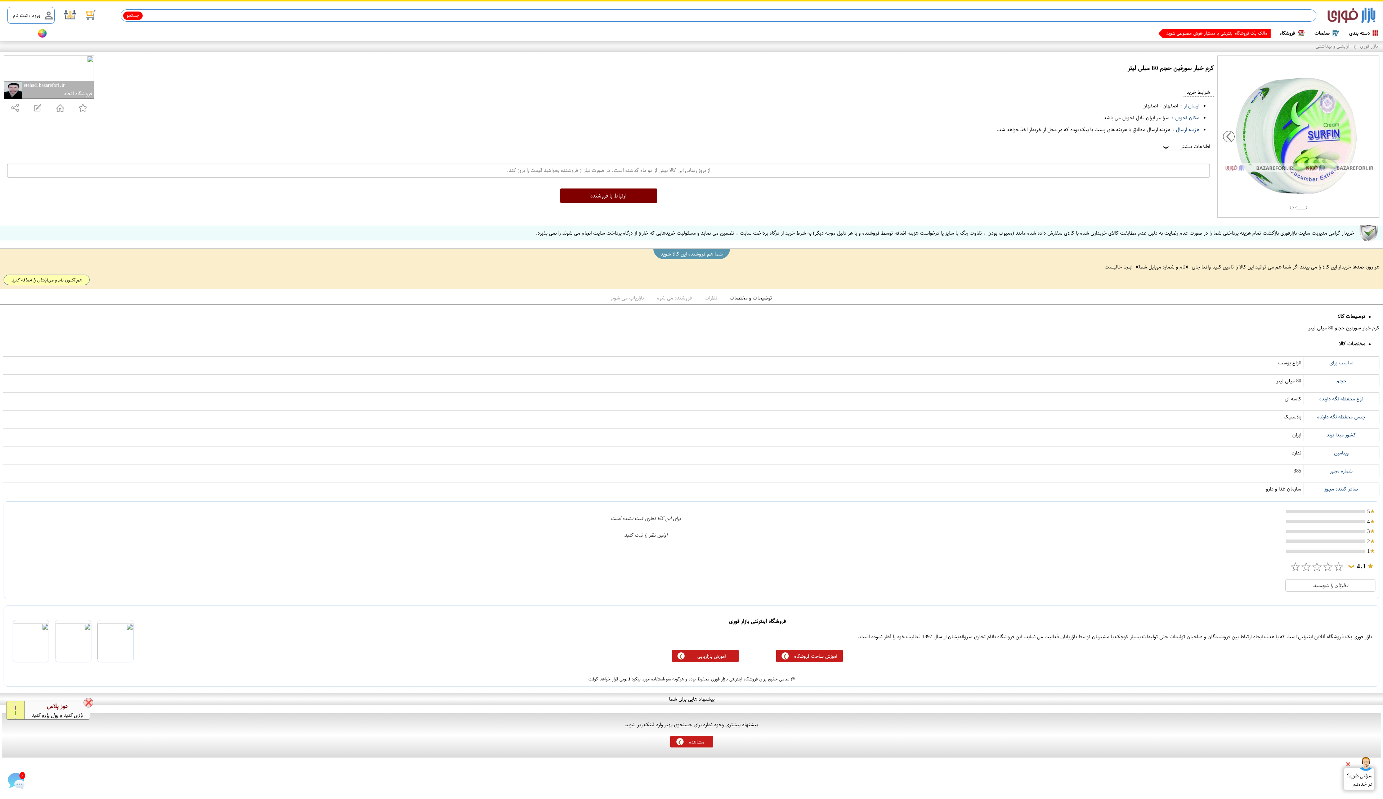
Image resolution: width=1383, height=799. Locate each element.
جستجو (133, 15)
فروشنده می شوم (674, 298)
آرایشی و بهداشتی (1333, 46)
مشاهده (696, 742)
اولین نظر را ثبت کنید (645, 535)
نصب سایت (18, 33)
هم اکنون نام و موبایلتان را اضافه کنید (46, 280)
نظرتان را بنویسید (1330, 585)
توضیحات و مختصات (751, 298)
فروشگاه (1287, 33)
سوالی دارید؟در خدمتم (1359, 780)
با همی (1261, 33)
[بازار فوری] (1351, 16)
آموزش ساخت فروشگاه (815, 656)
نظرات (710, 298)
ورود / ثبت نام (26, 15)
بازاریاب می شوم (627, 298)
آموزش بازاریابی (711, 656)
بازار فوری (1369, 46)
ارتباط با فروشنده (608, 195)
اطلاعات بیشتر (1186, 146)
